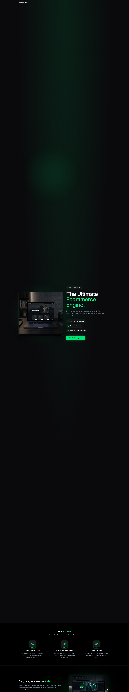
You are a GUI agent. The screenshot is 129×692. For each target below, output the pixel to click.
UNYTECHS (24, 2)
